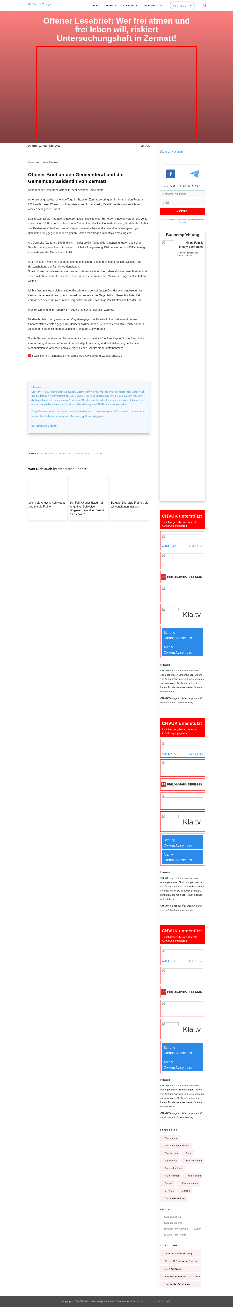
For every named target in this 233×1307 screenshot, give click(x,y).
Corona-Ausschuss (175, 1211)
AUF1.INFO (169, 559)
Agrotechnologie (174, 1181)
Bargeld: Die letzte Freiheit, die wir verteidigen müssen (130, 510)
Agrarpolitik (171, 1174)
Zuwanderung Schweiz (176, 1241)
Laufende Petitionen (177, 1297)
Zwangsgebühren (173, 1236)
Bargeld (169, 1196)
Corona (186, 1204)
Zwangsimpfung (172, 1230)
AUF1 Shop (196, 559)
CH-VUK (169, 1204)
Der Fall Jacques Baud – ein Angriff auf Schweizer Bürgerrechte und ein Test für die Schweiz (88, 510)
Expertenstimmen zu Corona (182, 1289)
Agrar (189, 1166)
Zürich (197, 1241)
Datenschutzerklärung (178, 1266)
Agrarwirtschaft (194, 1174)
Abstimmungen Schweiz (178, 1159)
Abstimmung (171, 1151)
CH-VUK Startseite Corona (181, 1274)
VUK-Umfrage (173, 1282)
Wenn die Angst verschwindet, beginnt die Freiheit (47, 510)
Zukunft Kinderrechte (175, 1247)
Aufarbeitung (195, 1189)
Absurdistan (171, 1166)
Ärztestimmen (172, 1189)
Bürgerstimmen (189, 1196)
